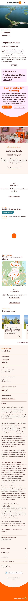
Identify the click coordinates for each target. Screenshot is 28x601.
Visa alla (4, 216)
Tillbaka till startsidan (14, 196)
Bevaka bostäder (7, 212)
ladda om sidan (14, 297)
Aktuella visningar (14, 216)
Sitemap (13, 579)
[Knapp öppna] (19, 336)
